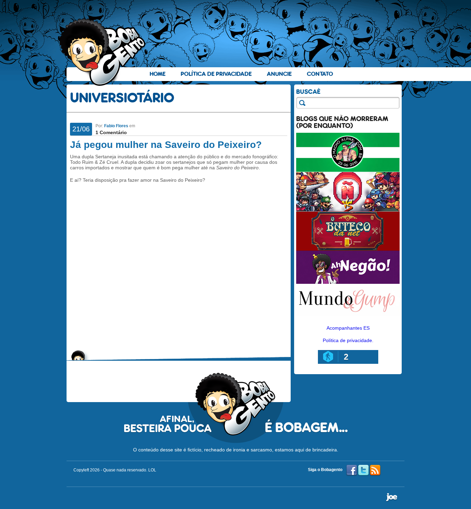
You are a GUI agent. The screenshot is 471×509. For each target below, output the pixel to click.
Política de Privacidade (216, 74)
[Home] (103, 52)
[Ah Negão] (348, 282)
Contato (320, 74)
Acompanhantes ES (348, 328)
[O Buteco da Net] (348, 249)
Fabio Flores (116, 125)
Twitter (363, 470)
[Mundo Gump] (348, 316)
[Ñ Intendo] (348, 209)
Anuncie (279, 74)
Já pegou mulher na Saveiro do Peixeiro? (166, 144)
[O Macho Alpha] (348, 170)
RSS (375, 470)
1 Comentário (111, 132)
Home (158, 74)
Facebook (352, 470)
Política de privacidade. (348, 340)
